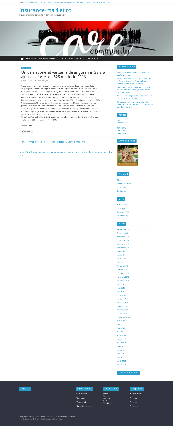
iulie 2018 (120, 284)
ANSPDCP (108, 403)
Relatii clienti (81, 402)
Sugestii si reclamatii (84, 406)
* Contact (133, 402)
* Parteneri (134, 406)
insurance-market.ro (45, 10)
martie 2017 (121, 339)
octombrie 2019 (123, 244)
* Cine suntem (135, 394)
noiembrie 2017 (123, 310)
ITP (118, 125)
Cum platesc (81, 398)
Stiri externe (121, 187)
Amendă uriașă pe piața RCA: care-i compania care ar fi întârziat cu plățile (55, 2)
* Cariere (133, 398)
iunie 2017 (121, 328)
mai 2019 (120, 255)
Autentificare (122, 205)
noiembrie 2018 (123, 277)
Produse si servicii (124, 184)
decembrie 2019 (123, 237)
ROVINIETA (121, 128)
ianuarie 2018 (122, 306)
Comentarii (123, 212)
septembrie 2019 (123, 248)
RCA (118, 120)
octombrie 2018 (123, 280)
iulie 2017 (120, 324)
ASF (105, 396)
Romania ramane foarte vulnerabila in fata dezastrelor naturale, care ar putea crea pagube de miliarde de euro (135, 104)
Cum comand (82, 394)
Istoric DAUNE (122, 123)
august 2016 (122, 350)
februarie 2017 (122, 343)
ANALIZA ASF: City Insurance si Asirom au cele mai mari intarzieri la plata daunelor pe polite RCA (66, 154)
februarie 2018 (122, 302)
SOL (105, 401)
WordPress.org (122, 216)
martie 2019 (121, 262)
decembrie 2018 (123, 273)
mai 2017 (120, 332)
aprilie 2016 (121, 361)
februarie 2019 (122, 266)
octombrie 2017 (123, 313)
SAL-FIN (107, 398)
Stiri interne (26, 68)
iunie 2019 (121, 251)
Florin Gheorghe (42, 81)
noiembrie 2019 (123, 240)
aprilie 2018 (121, 295)
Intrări (121, 208)
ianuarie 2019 (122, 269)
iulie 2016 (120, 354)
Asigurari (30, 58)
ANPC (106, 394)
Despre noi (92, 58)
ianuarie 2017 (122, 346)
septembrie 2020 (123, 229)
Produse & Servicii (47, 58)
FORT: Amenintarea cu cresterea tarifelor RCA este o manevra (52, 141)
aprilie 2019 (121, 259)
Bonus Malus (122, 133)
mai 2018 (120, 291)
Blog (119, 180)
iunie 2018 (121, 288)
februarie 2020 (122, 233)
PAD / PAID (121, 130)
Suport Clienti (75, 58)
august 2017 (122, 321)
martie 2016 (121, 365)
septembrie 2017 (123, 317)
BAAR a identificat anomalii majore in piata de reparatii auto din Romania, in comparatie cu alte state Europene (134, 89)
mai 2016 (120, 357)
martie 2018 (121, 299)
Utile (62, 58)
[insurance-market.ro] (22, 58)
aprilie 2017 (121, 335)
